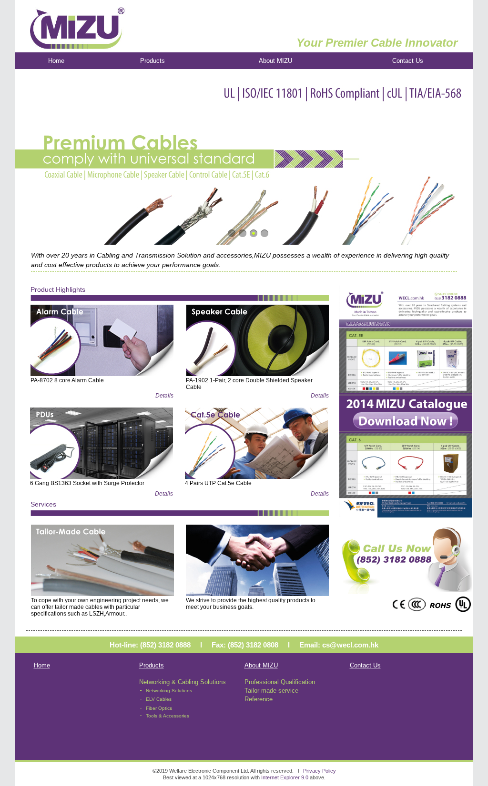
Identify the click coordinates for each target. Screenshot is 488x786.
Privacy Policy (319, 771)
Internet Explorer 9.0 (284, 777)
